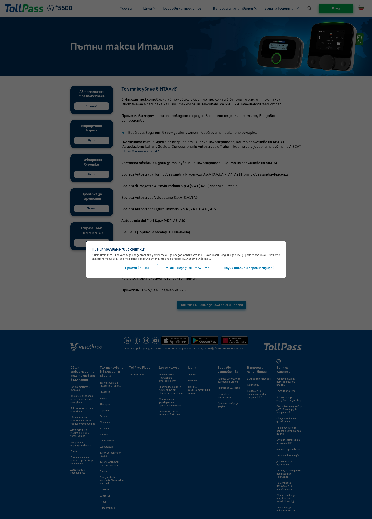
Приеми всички (137, 268)
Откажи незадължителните (186, 268)
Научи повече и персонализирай (249, 268)
